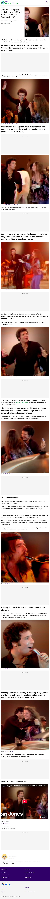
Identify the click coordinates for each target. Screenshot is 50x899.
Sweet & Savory (5, 875)
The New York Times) (21, 402)
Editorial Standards (12, 828)
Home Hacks (28, 877)
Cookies (27, 887)
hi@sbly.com (11, 858)
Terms (2, 889)
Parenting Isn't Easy (30, 872)
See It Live (27, 869)
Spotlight (27, 875)
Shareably (3, 869)
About (2, 887)
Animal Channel (5, 877)
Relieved (3, 872)
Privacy (3, 892)
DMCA (26, 889)
